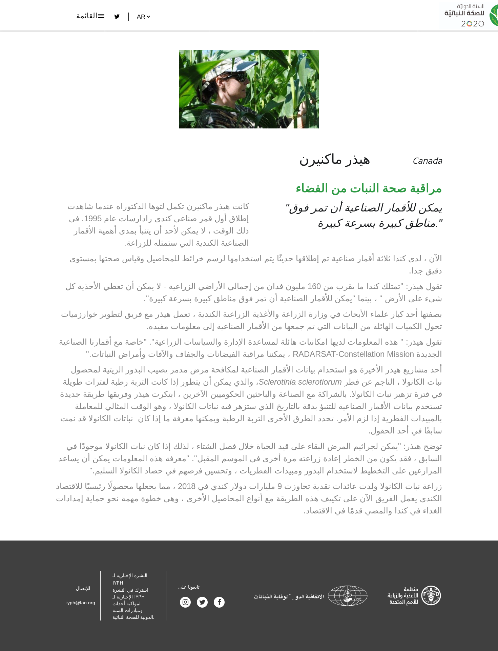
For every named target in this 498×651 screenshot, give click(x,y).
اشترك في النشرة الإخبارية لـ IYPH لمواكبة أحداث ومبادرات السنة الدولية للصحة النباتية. (133, 603)
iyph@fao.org (80, 602)
